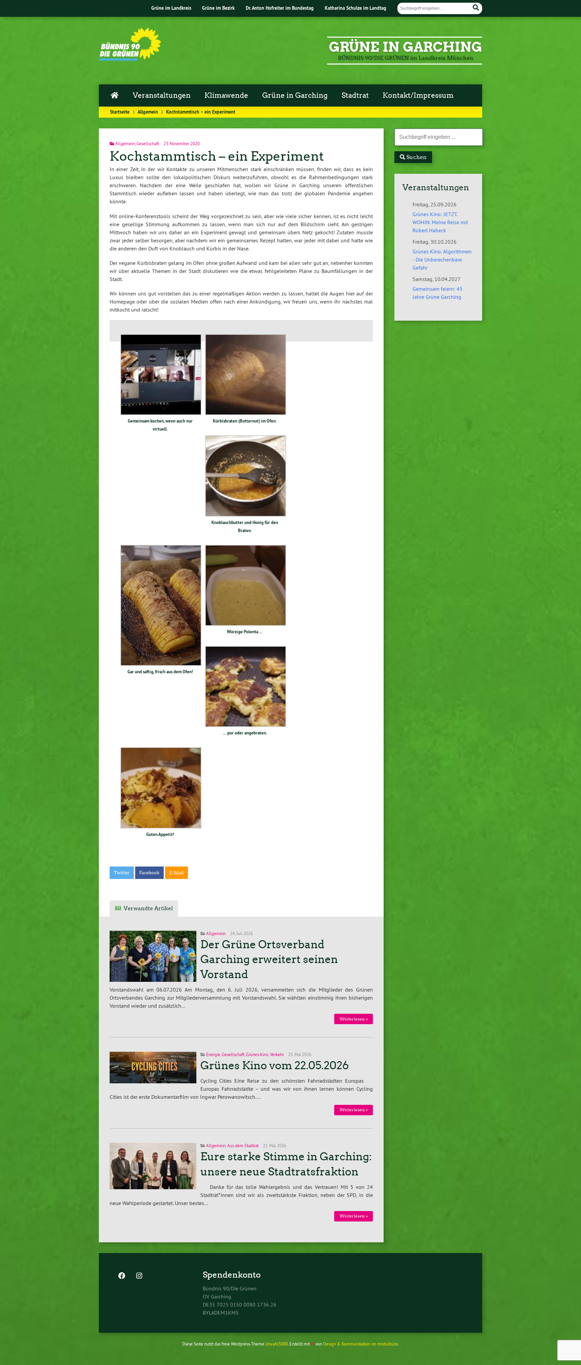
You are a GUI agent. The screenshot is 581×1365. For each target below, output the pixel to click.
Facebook (149, 872)
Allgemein (148, 112)
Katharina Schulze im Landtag (355, 8)
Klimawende (226, 95)
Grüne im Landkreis (171, 8)
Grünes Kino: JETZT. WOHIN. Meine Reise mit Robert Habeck (440, 222)
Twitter (121, 872)
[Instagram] (139, 1276)
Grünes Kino (257, 1054)
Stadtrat (355, 95)
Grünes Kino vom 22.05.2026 (274, 1065)
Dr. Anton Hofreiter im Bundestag (280, 8)
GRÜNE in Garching (405, 47)
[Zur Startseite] (130, 58)
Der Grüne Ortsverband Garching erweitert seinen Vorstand (269, 959)
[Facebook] (121, 1276)
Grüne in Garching (294, 95)
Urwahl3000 (276, 1344)
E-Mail (176, 872)
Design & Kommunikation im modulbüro (360, 1344)
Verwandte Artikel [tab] (148, 908)
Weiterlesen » (354, 1018)
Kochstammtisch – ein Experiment (217, 156)
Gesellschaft (148, 143)
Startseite (119, 112)
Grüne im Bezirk (218, 8)
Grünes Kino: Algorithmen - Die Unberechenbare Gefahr (442, 259)
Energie (213, 1054)
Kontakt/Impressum (418, 95)
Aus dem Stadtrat (243, 1145)
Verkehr (277, 1054)
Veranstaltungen (162, 95)
